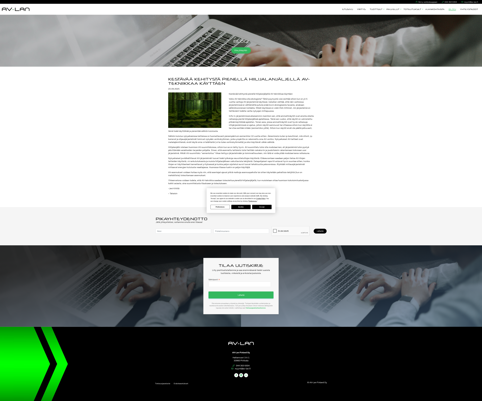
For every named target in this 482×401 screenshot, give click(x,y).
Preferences (220, 207)
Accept (261, 207)
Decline (241, 207)
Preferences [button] (253, 201)
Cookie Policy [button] (260, 198)
